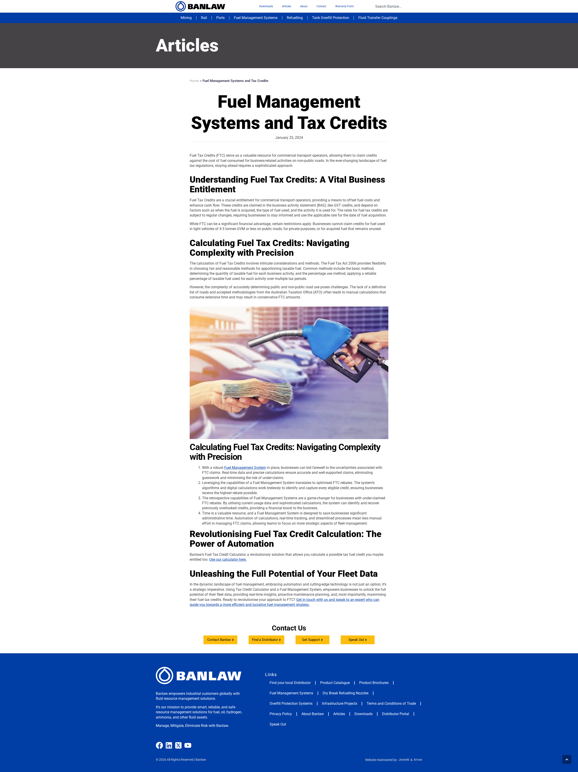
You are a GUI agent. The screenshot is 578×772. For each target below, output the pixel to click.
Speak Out (278, 724)
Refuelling (295, 18)
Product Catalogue (335, 683)
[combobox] (397, 6)
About (304, 6)
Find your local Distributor (290, 683)
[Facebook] (159, 745)
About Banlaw (312, 714)
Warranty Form (344, 6)
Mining (186, 18)
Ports (220, 18)
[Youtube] (187, 745)
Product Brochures (374, 683)
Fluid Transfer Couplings (377, 18)
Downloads (266, 6)
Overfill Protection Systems (291, 703)
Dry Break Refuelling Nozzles (345, 693)
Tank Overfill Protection (330, 18)
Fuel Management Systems (255, 18)
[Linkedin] (168, 745)
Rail (204, 18)
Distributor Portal (395, 714)
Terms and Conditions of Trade (391, 703)
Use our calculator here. (228, 559)
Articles (286, 6)
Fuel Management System (245, 467)
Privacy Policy (281, 714)
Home (194, 81)
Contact (321, 6)
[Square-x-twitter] (178, 745)
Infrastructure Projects (339, 703)
